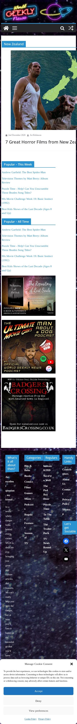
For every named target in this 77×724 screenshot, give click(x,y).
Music (27, 498)
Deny (38, 701)
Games (28, 493)
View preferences (38, 710)
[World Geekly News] (38, 3)
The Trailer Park (47, 529)
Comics (28, 481)
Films (27, 487)
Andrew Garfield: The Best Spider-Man (24, 172)
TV (26, 543)
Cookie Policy (31, 719)
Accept (38, 691)
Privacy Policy (44, 719)
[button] (71, 664)
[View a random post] (71, 28)
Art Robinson (35, 135)
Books (28, 476)
